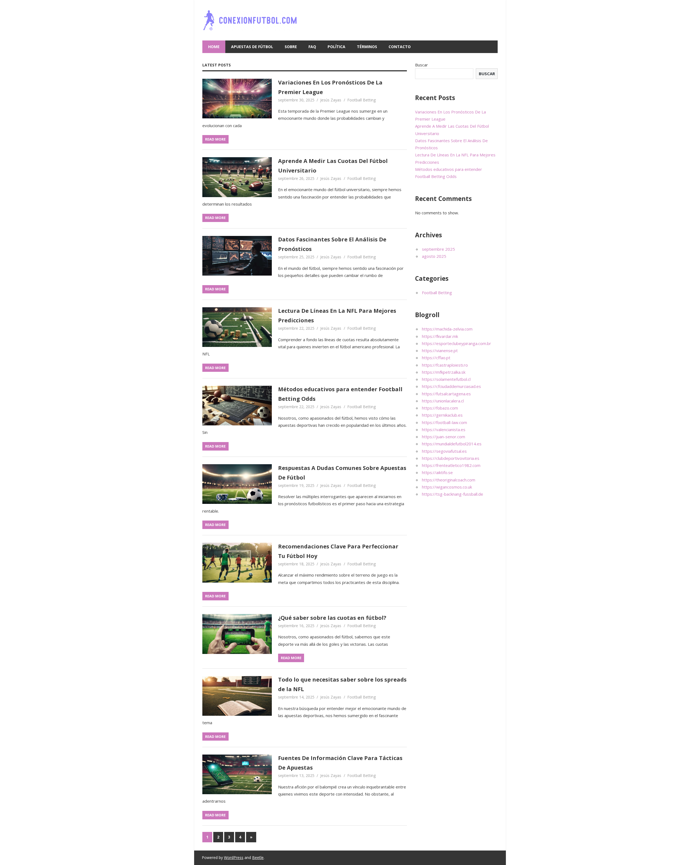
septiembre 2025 (438, 249)
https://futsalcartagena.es (446, 393)
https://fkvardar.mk (440, 336)
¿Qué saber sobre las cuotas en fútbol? (332, 617)
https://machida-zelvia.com (447, 329)
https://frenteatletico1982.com (451, 465)
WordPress (233, 857)
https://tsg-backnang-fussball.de (452, 494)
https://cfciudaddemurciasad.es (451, 386)
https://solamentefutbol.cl (446, 379)
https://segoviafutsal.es (444, 451)
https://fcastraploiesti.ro (445, 365)
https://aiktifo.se (437, 472)
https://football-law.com (444, 422)
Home (214, 46)
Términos (367, 46)
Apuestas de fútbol (252, 46)
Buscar (421, 65)
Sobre (291, 46)
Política (336, 46)
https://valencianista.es (443, 429)
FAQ (312, 46)
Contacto (400, 46)
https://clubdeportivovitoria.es (450, 458)
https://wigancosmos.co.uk (447, 487)
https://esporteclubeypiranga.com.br (456, 343)
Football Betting (361, 100)
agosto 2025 (434, 256)
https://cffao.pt (436, 357)
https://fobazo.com (440, 408)
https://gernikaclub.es (442, 415)
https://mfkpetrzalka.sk (443, 372)
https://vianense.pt (440, 350)
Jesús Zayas (330, 100)
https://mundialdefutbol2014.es (452, 443)
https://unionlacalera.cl (443, 401)
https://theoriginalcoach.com (448, 480)
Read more (215, 139)
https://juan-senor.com (443, 436)
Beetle (258, 857)
